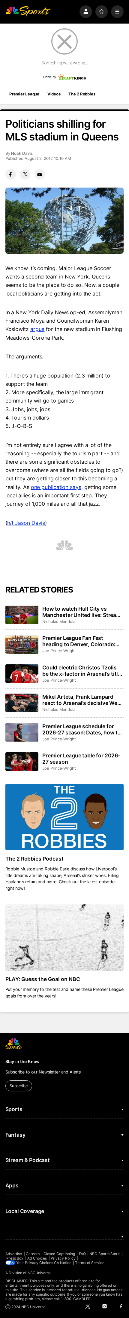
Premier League (24, 94)
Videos (54, 94)
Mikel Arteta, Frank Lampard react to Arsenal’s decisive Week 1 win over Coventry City (82, 700)
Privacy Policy (63, 1258)
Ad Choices (37, 1258)
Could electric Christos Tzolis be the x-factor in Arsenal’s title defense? (81, 670)
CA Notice (62, 1262)
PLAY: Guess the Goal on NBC (42, 979)
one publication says (56, 487)
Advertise (13, 1254)
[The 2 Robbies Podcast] (64, 817)
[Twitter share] (25, 174)
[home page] (27, 11)
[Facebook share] (10, 174)
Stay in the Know (22, 1061)
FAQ (82, 1254)
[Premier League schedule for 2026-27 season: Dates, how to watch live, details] (21, 732)
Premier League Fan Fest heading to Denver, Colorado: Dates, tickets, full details (78, 641)
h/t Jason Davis (26, 523)
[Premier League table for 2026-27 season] (21, 761)
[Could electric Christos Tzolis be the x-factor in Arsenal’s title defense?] (21, 673)
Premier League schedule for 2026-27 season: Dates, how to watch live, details (81, 729)
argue (37, 329)
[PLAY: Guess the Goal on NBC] (64, 937)
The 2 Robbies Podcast (34, 859)
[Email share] (39, 174)
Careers (33, 1254)
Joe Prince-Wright (59, 650)
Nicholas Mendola (58, 621)
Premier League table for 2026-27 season (81, 758)
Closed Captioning (59, 1254)
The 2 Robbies (81, 94)
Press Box (15, 1258)
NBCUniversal (40, 1273)
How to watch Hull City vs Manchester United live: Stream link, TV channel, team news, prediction (81, 612)
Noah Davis (22, 153)
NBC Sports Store (104, 1254)
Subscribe (19, 1085)
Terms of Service (89, 1262)
